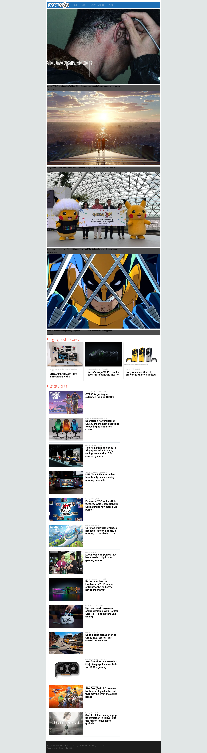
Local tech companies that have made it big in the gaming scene (100, 557)
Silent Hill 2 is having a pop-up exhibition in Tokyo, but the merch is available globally (101, 719)
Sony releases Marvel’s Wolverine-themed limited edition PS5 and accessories (141, 376)
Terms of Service (52, 748)
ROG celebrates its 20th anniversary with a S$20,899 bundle (63, 377)
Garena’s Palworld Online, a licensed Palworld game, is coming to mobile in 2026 (101, 530)
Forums (111, 5)
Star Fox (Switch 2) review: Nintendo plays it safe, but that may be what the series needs (101, 692)
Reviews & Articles (97, 5)
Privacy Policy (63, 748)
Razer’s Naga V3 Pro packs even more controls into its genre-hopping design (103, 375)
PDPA (71, 748)
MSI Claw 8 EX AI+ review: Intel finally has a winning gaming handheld (100, 477)
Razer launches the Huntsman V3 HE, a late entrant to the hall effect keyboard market (99, 585)
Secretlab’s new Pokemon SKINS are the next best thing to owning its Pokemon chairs (102, 425)
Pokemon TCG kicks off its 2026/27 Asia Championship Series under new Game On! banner (101, 505)
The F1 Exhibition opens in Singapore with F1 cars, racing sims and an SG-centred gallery (100, 452)
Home (75, 5)
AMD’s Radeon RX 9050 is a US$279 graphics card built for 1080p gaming (101, 664)
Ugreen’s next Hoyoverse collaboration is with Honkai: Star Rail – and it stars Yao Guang (101, 612)
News (83, 5)
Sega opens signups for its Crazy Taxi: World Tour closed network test (100, 637)
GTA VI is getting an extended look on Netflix (99, 396)
